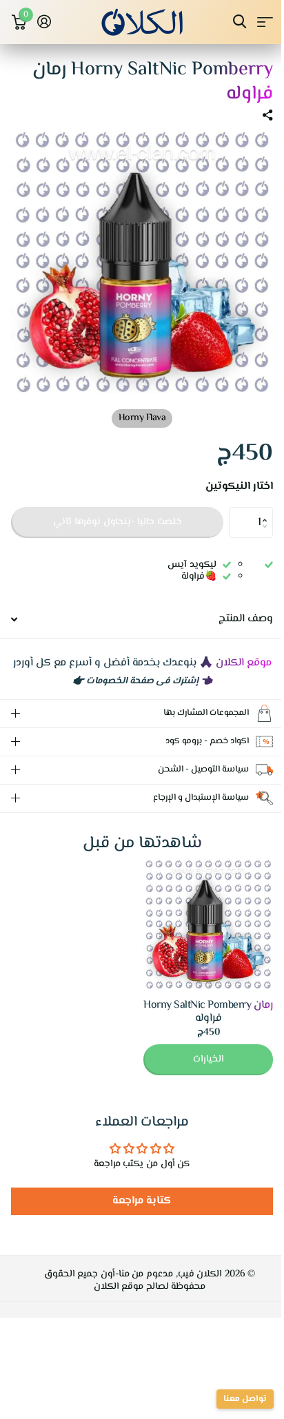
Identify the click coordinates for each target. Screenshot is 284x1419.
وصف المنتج (246, 619)
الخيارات (198, 1062)
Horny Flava (142, 418)
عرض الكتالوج (265, 22)
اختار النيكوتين (239, 487)
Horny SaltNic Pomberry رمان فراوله (198, 1015)
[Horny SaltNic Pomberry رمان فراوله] (198, 928)
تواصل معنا (234, 1399)
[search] (239, 21)
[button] (268, 511)
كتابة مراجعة (137, 1204)
